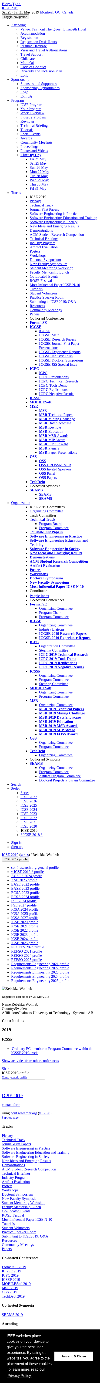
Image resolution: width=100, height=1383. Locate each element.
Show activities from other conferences (30, 1061)
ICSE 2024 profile (24, 939)
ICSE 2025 (28, 805)
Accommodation (32, 33)
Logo (24, 75)
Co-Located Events (44, 276)
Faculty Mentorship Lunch (49, 272)
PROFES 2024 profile (27, 947)
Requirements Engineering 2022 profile (40, 968)
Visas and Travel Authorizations (43, 50)
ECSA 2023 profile (25, 893)
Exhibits (26, 96)
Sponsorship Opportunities (40, 88)
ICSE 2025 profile (24, 943)
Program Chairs (50, 613)
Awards (26, 138)
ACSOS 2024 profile (26, 876)
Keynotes (27, 121)
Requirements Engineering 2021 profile (40, 964)
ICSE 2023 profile (24, 935)
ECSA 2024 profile (25, 897)
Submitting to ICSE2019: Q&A (53, 302)
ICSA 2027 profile (24, 918)
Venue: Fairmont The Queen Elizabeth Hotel (53, 29)
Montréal (27, 63)
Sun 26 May (39, 167)
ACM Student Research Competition (57, 235)
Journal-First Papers (44, 209)
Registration (29, 38)
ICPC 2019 (10, 1275)
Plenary (35, 201)
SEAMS (45, 494)
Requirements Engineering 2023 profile (40, 972)
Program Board (50, 524)
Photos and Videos (34, 151)
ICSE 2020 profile (24, 922)
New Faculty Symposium (48, 264)
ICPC (43, 373)
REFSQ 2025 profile (26, 960)
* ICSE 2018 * (31, 835)
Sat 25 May (38, 163)
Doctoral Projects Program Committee (67, 780)
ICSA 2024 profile (24, 909)
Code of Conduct (33, 67)
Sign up (17, 847)
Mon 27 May (39, 172)
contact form (11, 1105)
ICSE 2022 (28, 818)
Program (17, 100)
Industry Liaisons (51, 629)
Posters (35, 251)
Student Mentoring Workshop (51, 268)
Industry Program (33, 117)
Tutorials (26, 130)
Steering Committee (53, 650)
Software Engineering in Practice (54, 214)
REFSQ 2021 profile (26, 951)
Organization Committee (57, 646)
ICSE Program (31, 105)
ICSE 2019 (10, 855)
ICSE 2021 (28, 822)
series (24, 855)
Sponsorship (20, 79)
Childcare (27, 59)
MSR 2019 (10, 1288)
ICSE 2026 (28, 801)
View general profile (14, 1077)
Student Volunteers (43, 293)
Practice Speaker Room (47, 297)
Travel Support (31, 54)
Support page (10, 1117)
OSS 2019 (9, 1292)
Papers (35, 314)
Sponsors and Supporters (38, 84)
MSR (43, 411)
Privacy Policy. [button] (19, 1376)
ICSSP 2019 (11, 1280)
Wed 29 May (39, 180)
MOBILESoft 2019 (16, 1284)
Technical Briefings (34, 126)
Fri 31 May (38, 188)
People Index (39, 596)
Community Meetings (36, 142)
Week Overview (32, 113)
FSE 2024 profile (24, 901)
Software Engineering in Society (53, 222)
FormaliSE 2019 (14, 1267)
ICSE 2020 (28, 826)
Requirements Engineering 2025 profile (40, 981)
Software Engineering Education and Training (63, 218)
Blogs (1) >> (11, 4)
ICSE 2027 (28, 797)
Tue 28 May (39, 176)
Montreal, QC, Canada (56, 12)
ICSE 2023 (28, 814)
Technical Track (41, 205)
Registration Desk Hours (38, 42)
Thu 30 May (39, 184)
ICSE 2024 (28, 810)
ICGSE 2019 (11, 1271)
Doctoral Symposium (45, 260)
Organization (20, 503)
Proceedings (29, 147)
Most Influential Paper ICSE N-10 (55, 285)
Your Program (30, 109)
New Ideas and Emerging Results (54, 226)
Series (24, 793)
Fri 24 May (38, 159)
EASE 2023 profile (25, 888)
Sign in (16, 843)
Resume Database (33, 46)
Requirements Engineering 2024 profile (40, 976)
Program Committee (54, 528)
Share (6, 1069)
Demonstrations (41, 230)
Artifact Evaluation (44, 247)
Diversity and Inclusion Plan (41, 71)
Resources (37, 306)
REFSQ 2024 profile (26, 955)
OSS (42, 461)
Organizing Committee (46, 511)
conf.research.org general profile (35, 867)
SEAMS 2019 (12, 1315)
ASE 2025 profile (24, 880)
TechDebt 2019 (13, 1296)
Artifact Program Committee (60, 776)
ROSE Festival (41, 281)
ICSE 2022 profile (24, 930)
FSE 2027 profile (24, 905)
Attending (18, 25)
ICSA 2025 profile (24, 914)
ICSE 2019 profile (15, 859)
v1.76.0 (44, 1113)
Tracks (16, 193)
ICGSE (44, 331)
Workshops (38, 255)
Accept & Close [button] (74, 1356)
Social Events (30, 134)
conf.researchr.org (24, 1113)
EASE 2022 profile (25, 884)
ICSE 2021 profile (24, 926)
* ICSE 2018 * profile (27, 872)
